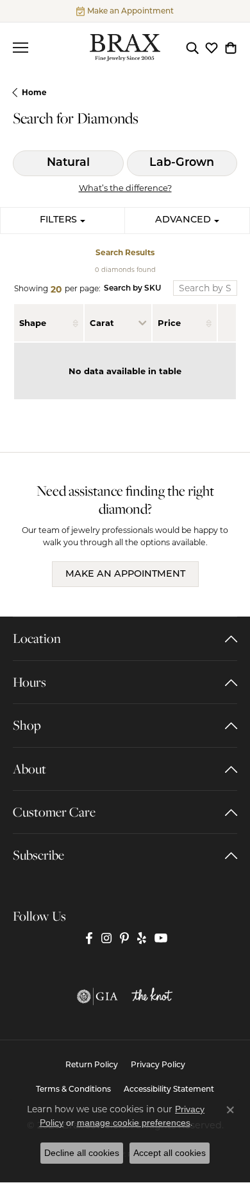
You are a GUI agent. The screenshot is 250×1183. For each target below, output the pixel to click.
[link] (125, 11)
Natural (68, 163)
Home (34, 92)
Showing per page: (57, 289)
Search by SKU (132, 289)
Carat (102, 323)
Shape (32, 323)
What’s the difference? (125, 188)
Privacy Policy (158, 1065)
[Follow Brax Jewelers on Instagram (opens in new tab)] (106, 938)
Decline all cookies (81, 1153)
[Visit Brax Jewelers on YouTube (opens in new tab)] (161, 938)
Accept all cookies (169, 1153)
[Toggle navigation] (20, 48)
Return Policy (91, 1065)
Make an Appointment (125, 574)
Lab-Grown (181, 163)
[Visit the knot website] (152, 996)
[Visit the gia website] (97, 996)
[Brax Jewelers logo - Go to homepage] (125, 47)
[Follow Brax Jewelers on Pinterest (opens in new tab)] (124, 938)
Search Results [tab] (125, 252)
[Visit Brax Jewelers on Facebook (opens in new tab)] (89, 938)
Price (169, 323)
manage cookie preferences (133, 1122)
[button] (192, 47)
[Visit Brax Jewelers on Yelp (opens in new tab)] (141, 938)
